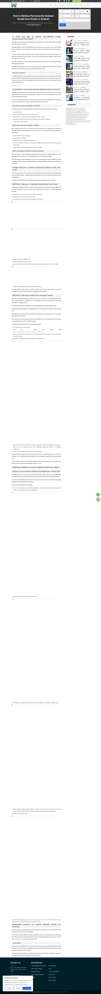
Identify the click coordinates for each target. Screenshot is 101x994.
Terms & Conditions (36, 991)
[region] (18, 983)
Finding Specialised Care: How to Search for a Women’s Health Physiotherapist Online (82, 44)
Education (79, 121)
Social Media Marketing (72, 116)
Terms (33, 977)
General (87, 121)
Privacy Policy (52, 977)
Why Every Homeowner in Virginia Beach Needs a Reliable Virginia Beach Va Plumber (82, 67)
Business (76, 48)
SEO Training (52, 980)
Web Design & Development (39, 965)
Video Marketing (71, 123)
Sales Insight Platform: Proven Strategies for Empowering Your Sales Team (82, 60)
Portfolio (69, 5)
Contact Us (87, 5)
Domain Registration (54, 971)
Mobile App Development (38, 974)
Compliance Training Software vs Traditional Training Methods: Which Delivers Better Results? (82, 91)
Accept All (27, 988)
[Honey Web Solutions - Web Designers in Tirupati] (14, 4)
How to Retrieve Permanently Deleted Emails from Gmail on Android (36, 23)
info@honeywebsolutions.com (18, 1)
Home (51, 5)
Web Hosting (52, 965)
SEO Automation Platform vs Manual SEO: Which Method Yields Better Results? (82, 75)
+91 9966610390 (36, 1)
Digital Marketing (77, 40)
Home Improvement (78, 64)
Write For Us (52, 974)
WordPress (70, 118)
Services (62, 5)
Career (76, 5)
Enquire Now (77, 1)
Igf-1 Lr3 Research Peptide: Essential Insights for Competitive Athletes (82, 52)
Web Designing (70, 113)
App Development (77, 79)
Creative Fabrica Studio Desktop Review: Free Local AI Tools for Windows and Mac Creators (82, 83)
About (56, 5)
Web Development (80, 111)
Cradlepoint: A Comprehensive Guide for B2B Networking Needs (82, 98)
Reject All (18, 988)
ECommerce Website (37, 968)
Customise (9, 988)
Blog (81, 5)
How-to (79, 113)
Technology (76, 87)
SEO (86, 113)
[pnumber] (98, 499)
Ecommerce (83, 116)
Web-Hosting (70, 121)
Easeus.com (18, 85)
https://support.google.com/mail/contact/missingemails (28, 331)
